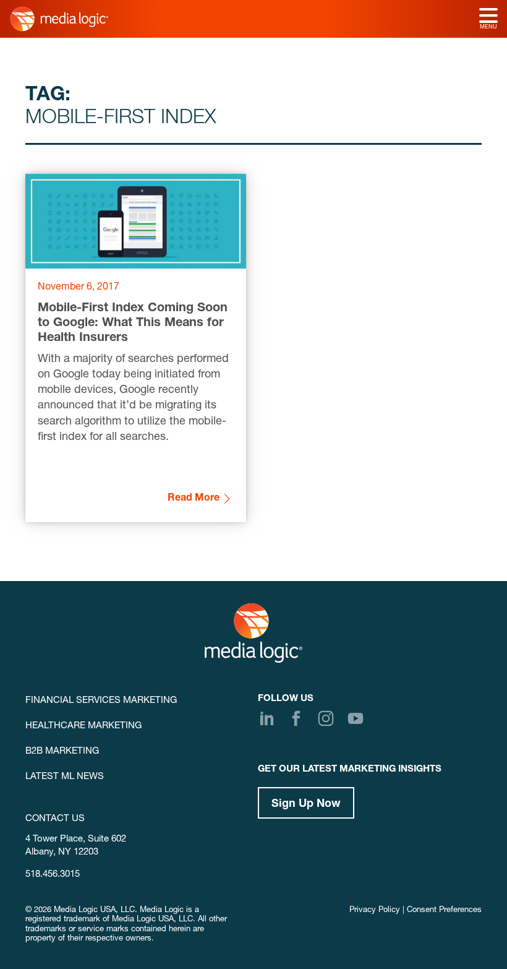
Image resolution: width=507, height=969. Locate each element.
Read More (193, 499)
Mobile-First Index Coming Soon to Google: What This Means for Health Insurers (133, 324)
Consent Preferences (444, 911)
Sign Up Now (306, 804)
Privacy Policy (374, 911)
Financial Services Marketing (101, 700)
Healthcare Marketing (83, 726)
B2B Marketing (62, 751)
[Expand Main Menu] (488, 16)
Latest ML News (64, 777)
